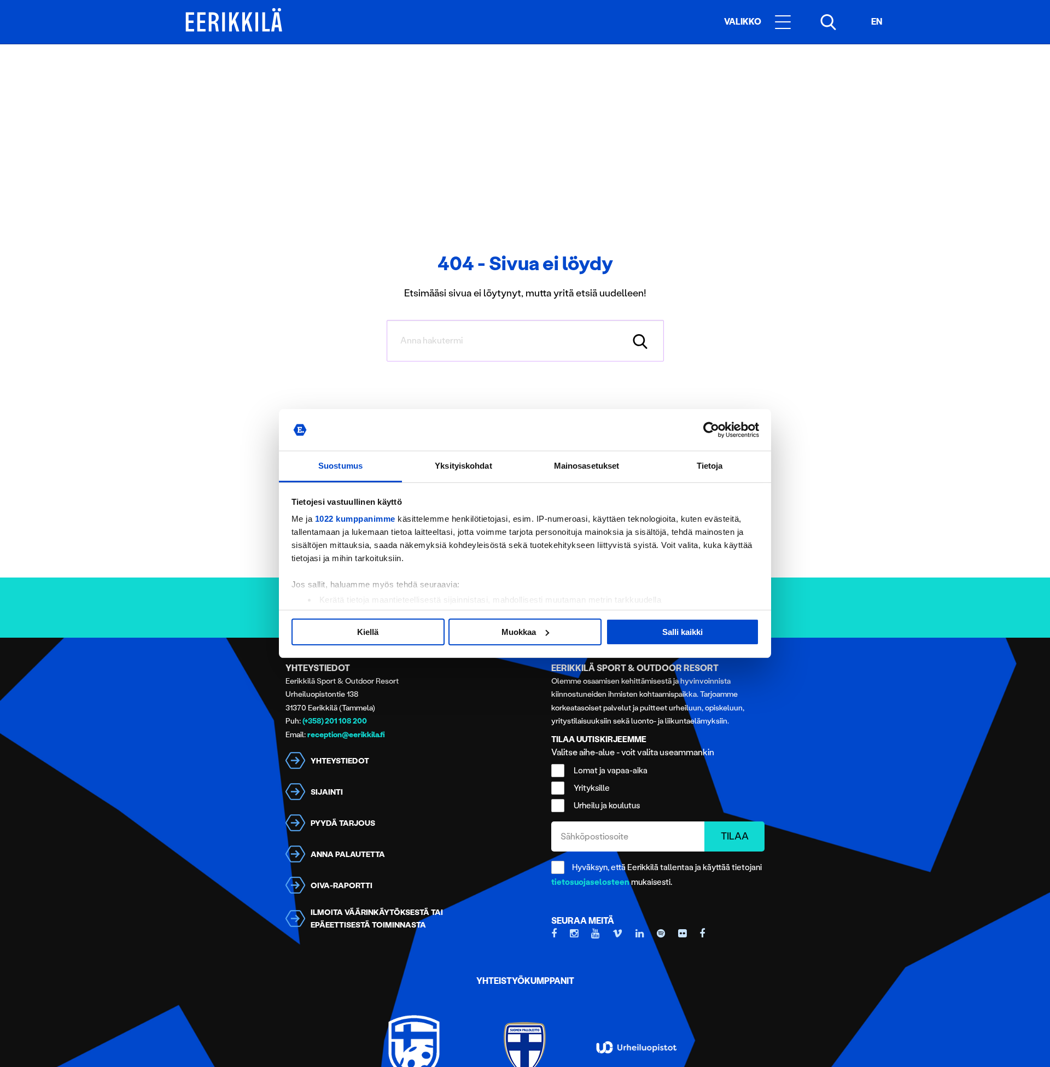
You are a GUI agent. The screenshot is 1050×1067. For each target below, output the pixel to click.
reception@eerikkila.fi (346, 734)
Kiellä (367, 632)
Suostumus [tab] (340, 465)
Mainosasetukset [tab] (587, 465)
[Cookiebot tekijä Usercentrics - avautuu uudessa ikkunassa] (711, 430)
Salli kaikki (682, 632)
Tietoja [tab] (710, 465)
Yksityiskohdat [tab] (463, 465)
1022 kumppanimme (355, 518)
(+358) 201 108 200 (334, 721)
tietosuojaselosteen (590, 882)
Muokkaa (518, 632)
